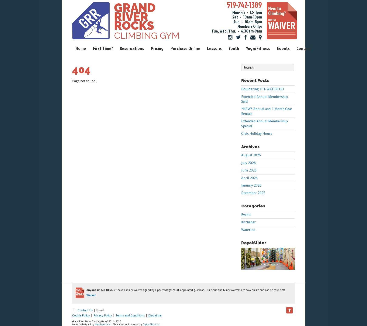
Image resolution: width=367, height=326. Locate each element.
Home (81, 48)
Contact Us (85, 310)
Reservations (132, 48)
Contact (303, 48)
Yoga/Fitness (258, 48)
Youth (234, 48)
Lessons (214, 48)
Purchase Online (185, 48)
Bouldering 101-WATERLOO (262, 89)
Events (283, 48)
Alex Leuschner (103, 324)
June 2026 (249, 170)
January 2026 (251, 185)
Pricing (157, 48)
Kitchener (248, 222)
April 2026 (249, 178)
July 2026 (248, 163)
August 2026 (251, 155)
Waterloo (248, 230)
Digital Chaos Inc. (151, 324)
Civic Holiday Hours (256, 134)
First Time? (103, 48)
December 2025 (253, 193)
